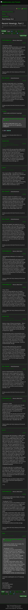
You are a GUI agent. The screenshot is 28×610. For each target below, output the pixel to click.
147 (6, 33)
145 (22, 31)
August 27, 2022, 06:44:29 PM (8, 368)
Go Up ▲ (19, 605)
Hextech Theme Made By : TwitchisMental (14, 608)
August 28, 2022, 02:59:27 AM (8, 535)
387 (14, 33)
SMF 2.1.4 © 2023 (10, 606)
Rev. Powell (5, 78)
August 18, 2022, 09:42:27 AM (8, 80)
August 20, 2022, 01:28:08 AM (8, 170)
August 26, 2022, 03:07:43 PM (8, 318)
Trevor (4, 111)
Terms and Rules (13, 605)
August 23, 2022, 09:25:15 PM (8, 286)
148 (9, 33)
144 (18, 31)
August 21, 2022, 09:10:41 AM (8, 221)
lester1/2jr (5, 141)
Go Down (3, 31)
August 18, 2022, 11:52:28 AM (8, 115)
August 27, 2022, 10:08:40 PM (8, 493)
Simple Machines (17, 606)
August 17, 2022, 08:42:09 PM (8, 42)
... (16, 31)
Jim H (4, 168)
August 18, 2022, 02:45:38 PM (8, 143)
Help (8, 605)
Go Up (2, 592)
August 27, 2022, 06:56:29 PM (8, 400)
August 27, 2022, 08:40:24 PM (8, 432)
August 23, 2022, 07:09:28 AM (8, 253)
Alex (3, 533)
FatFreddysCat (6, 40)
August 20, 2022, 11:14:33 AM (8, 193)
